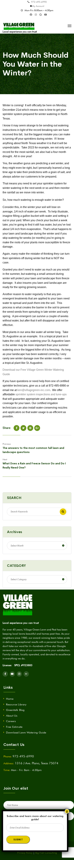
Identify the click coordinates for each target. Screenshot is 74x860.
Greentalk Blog (15, 710)
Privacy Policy (25, 852)
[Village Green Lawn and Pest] (19, 26)
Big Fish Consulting (46, 852)
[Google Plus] (37, 428)
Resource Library (16, 704)
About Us (11, 715)
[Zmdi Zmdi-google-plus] (26, 674)
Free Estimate (14, 726)
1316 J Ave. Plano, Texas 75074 (36, 763)
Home (10, 698)
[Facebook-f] (5, 674)
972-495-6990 (39, 2)
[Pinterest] (30, 428)
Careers (11, 721)
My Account (38, 6)
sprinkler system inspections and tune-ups (41, 394)
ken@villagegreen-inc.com (33, 390)
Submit (18, 839)
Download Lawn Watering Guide (26, 732)
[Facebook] (16, 428)
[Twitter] (23, 428)
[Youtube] (12, 674)
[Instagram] (19, 674)
